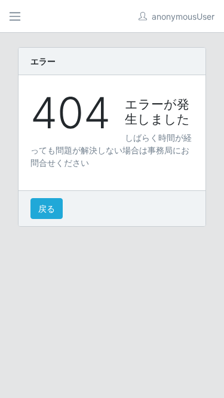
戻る (46, 208)
